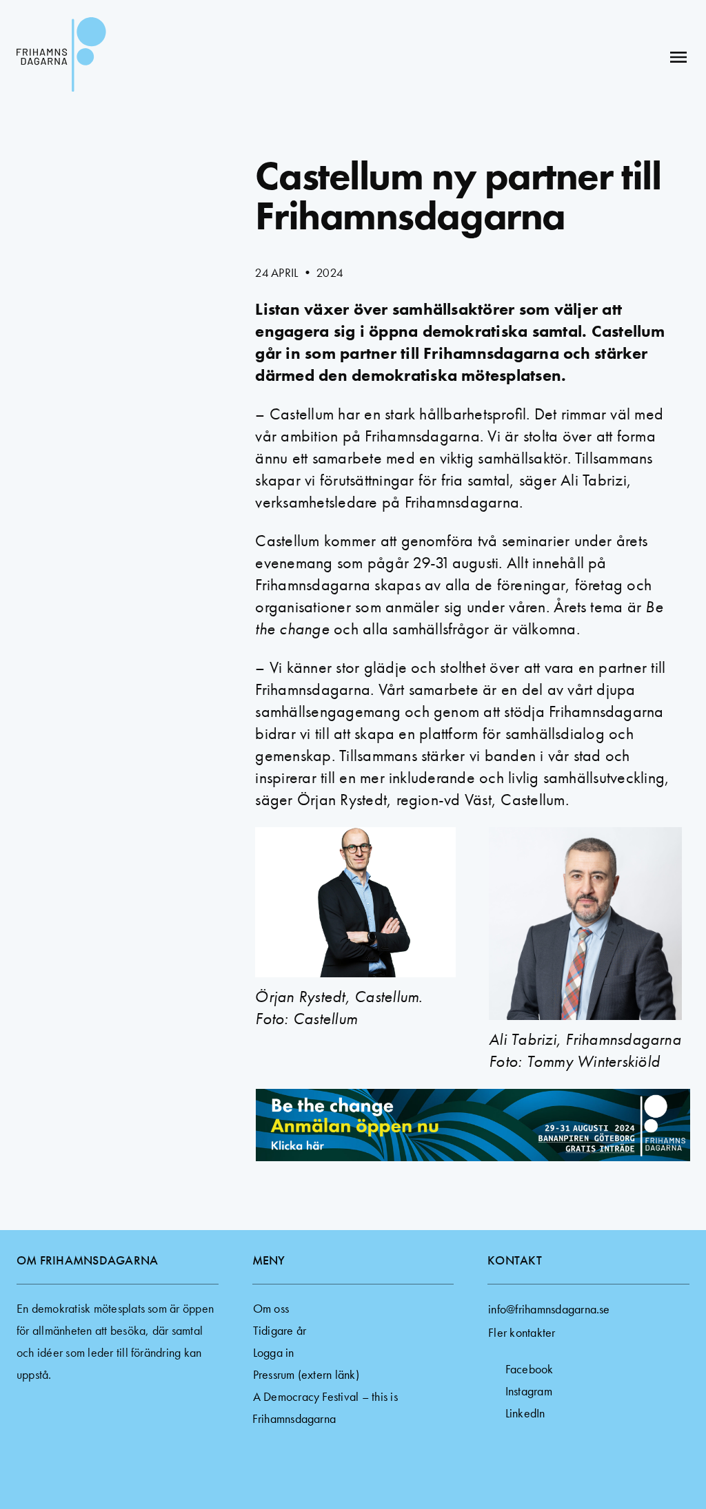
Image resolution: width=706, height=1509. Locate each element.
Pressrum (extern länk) (306, 1374)
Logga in (273, 1352)
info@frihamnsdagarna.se (549, 1309)
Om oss (271, 1308)
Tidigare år (280, 1330)
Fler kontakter (521, 1332)
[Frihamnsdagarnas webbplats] (61, 57)
